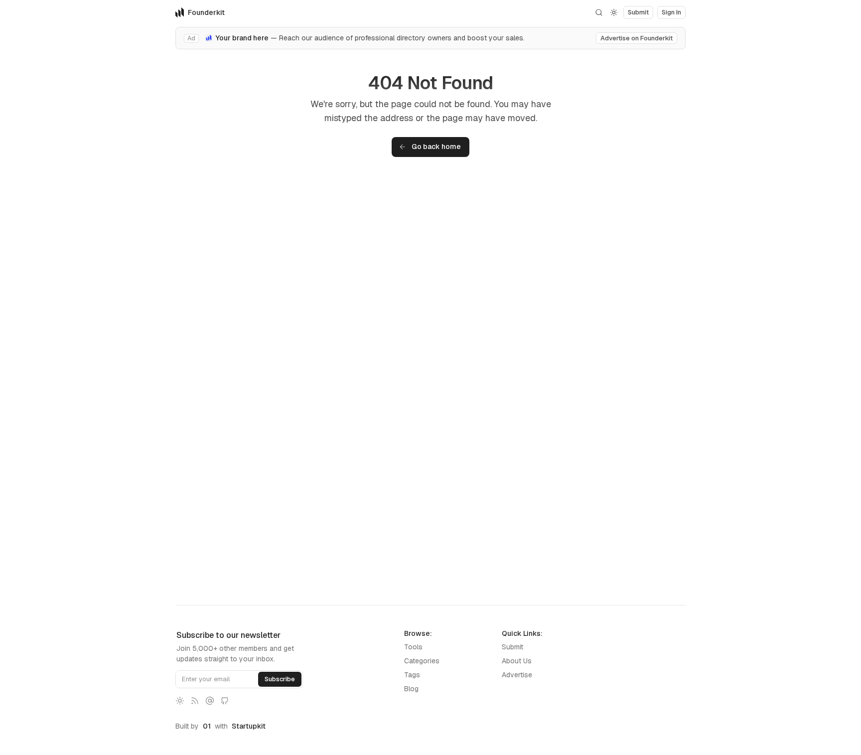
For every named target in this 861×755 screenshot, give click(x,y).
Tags (412, 674)
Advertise (517, 674)
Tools (413, 646)
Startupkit (249, 726)
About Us (517, 660)
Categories (421, 660)
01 (207, 726)
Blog (411, 688)
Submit (512, 646)
